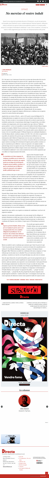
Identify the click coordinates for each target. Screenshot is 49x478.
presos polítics (38, 279)
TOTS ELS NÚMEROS (24, 384)
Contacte (21, 466)
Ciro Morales (7, 69)
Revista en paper (23, 465)
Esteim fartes (24, 410)
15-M (8, 279)
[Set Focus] (46, 4)
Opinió (24, 9)
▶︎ (47, 406)
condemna (22, 279)
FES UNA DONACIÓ (42, 4)
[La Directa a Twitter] (40, 1)
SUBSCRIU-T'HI (37, 4)
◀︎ (2, 406)
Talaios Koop (38, 476)
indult (27, 279)
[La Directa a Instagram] (45, 1)
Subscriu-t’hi (22, 461)
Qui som (21, 456)
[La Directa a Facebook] (38, 1)
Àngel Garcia (45, 66)
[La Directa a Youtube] (43, 1)
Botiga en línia (22, 463)
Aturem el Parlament (14, 279)
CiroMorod (5, 71)
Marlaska (32, 279)
